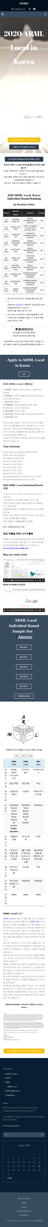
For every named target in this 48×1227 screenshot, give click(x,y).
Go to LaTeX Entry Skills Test (15, 548)
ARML (7, 1082)
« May (9, 1178)
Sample (18, 305)
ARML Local (8, 919)
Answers (25, 636)
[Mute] (40, 580)
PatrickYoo (39, 1221)
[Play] (5, 580)
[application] (24, 570)
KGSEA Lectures (11, 1074)
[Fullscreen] (43, 580)
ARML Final (34, 922)
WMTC (8, 1078)
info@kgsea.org (20, 9)
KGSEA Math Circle (12, 1091)
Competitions (10, 1095)
